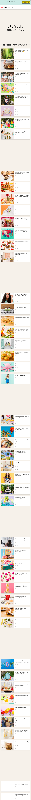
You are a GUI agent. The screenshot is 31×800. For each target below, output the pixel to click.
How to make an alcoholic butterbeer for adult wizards (22, 731)
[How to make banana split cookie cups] (7, 245)
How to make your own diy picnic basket (21, 562)
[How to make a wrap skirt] (7, 379)
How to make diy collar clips (22, 207)
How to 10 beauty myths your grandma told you (21, 295)
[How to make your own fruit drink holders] (7, 123)
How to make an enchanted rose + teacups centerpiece (22, 196)
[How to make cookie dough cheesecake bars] (7, 176)
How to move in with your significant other (21, 719)
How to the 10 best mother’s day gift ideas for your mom (22, 661)
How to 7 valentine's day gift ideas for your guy (22, 684)
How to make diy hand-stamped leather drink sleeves (21, 598)
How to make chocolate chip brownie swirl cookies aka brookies (22, 743)
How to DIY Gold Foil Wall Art (21, 108)
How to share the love (20, 707)
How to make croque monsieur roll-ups (20, 184)
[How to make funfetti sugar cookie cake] (7, 321)
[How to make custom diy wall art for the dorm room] (7, 233)
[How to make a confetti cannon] (7, 88)
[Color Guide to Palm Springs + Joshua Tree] (7, 455)
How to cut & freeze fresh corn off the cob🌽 (21, 51)
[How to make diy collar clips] (7, 210)
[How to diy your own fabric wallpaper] (7, 257)
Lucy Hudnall (19, 53)
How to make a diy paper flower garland (21, 574)
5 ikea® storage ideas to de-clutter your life (22, 463)
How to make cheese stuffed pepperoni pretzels (21, 783)
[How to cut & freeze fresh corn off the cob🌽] (7, 53)
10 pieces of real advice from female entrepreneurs (22, 539)
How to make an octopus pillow (21, 364)
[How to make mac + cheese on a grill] (7, 420)
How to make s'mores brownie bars (20, 609)
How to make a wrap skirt (21, 375)
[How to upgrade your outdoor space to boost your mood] (7, 489)
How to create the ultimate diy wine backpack (21, 673)
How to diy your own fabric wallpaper (21, 254)
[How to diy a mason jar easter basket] (7, 501)
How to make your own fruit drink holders (22, 120)
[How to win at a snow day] (7, 699)
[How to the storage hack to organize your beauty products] (7, 443)
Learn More (25, 2)
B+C (17, 65)
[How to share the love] (7, 711)
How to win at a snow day (21, 695)
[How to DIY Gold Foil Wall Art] (7, 111)
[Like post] (15, 57)
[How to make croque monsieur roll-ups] (7, 187)
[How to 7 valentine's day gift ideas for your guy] (7, 687)
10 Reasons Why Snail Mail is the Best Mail (22, 74)
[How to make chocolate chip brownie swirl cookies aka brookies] (7, 745)
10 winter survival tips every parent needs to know (21, 97)
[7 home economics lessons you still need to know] (7, 309)
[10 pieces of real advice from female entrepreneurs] (7, 542)
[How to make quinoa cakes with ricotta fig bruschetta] (7, 332)
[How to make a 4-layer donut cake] (7, 554)
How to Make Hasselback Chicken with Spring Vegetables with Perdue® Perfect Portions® (21, 63)
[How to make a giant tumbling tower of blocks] (7, 588)
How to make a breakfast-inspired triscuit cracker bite (22, 620)
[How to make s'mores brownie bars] (7, 612)
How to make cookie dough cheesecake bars (22, 173)
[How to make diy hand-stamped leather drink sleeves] (7, 600)
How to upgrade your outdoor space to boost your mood (22, 487)
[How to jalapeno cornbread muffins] (7, 356)
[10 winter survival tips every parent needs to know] (7, 100)
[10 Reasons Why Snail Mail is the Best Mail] (7, 77)
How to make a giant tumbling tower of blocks (21, 585)
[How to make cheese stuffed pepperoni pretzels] (7, 786)
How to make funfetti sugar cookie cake (22, 318)
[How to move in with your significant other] (7, 722)
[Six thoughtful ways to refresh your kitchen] (7, 344)
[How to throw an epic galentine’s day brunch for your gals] (7, 222)
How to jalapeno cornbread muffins (22, 353)
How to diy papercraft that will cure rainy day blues (21, 429)
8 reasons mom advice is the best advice (22, 475)
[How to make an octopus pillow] (7, 367)
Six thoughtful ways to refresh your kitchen (20, 341)
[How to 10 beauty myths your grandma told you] (7, 298)
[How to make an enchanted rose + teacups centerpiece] (7, 199)
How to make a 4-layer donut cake (20, 551)
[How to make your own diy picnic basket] (7, 565)
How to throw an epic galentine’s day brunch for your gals (21, 220)
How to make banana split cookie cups (21, 242)
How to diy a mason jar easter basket (20, 498)
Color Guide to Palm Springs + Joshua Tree (20, 452)
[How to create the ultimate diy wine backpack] (7, 676)
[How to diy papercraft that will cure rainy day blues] (7, 431)
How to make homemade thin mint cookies (21, 795)
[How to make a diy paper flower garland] (7, 577)
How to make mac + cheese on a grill (22, 417)
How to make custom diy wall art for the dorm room (21, 231)
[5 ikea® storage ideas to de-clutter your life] (7, 466)
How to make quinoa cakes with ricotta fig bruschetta (21, 330)
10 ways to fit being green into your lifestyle (21, 131)
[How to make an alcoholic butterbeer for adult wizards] (7, 734)
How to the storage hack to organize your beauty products (21, 441)
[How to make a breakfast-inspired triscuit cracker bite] (7, 623)
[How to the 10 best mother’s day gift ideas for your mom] (7, 664)
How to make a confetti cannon (21, 85)
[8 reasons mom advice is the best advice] (7, 478)
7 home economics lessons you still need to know (21, 306)
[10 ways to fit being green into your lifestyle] (7, 134)
